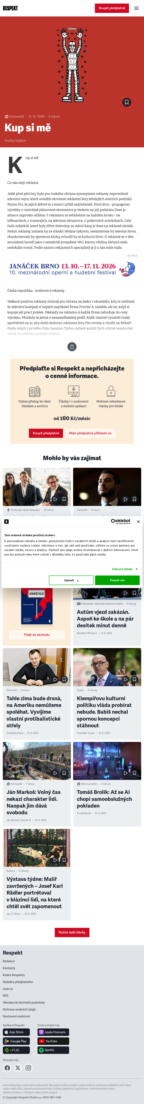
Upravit (69, 580)
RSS (5, 996)
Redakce (9, 961)
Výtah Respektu (31, 510)
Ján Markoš (13, 820)
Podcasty (16, 510)
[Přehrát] (55, 499)
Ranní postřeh (89, 784)
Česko (80, 690)
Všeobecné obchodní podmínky (24, 1003)
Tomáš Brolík (84, 813)
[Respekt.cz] (10, 8)
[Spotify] (53, 1050)
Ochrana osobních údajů (19, 1009)
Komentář (17, 117)
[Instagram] (28, 1071)
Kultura (11, 870)
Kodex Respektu (14, 975)
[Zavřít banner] (138, 521)
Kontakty (9, 968)
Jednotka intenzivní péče (109, 603)
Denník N (26, 820)
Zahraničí (82, 510)
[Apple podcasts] (53, 1032)
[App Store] (16, 1032)
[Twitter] (17, 1071)
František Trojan (86, 733)
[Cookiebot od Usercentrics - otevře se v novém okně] (113, 521)
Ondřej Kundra (15, 733)
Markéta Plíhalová (87, 633)
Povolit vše (117, 580)
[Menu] (136, 8)
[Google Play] (16, 1041)
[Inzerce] (72, 269)
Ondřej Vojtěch (15, 141)
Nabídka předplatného (18, 982)
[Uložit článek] (126, 102)
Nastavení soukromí (16, 1016)
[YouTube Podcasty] (53, 1041)
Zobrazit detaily (122, 569)
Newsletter (87, 603)
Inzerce (8, 989)
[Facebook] (7, 1071)
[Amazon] (16, 1050)
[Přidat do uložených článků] (64, 499)
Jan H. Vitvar (13, 913)
